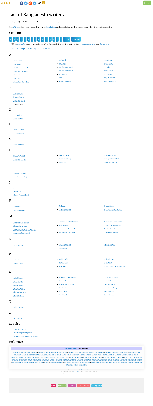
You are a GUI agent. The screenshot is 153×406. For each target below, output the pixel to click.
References (76, 39)
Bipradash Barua (19, 100)
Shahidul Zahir (18, 296)
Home (53, 386)
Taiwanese (67, 362)
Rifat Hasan (108, 263)
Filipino (94, 355)
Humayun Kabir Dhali (111, 159)
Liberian (91, 357)
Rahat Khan (17, 260)
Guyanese (28, 357)
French (105, 355)
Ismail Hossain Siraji (20, 177)
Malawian (113, 357)
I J (23, 49)
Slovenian (25, 362)
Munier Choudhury (110, 229)
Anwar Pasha (108, 63)
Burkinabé (115, 352)
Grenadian (14, 357)
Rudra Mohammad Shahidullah (115, 266)
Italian (62, 357)
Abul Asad (62, 63)
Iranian (52, 357)
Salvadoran (123, 359)
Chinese (137, 352)
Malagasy (106, 357)
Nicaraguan (45, 359)
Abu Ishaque (17, 64)
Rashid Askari (18, 263)
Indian (47, 357)
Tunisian (111, 362)
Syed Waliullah (109, 291)
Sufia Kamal (63, 295)
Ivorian (66, 357)
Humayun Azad (64, 155)
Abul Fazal (62, 60)
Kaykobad (62, 206)
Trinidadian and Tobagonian (99, 362)
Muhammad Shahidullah (112, 225)
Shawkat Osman (64, 288)
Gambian (111, 355)
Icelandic (42, 357)
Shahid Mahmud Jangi (21, 195)
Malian (126, 357)
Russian (110, 359)
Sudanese (60, 362)
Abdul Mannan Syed (66, 67)
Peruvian (80, 359)
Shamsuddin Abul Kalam (67, 277)
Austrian (47, 352)
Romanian (103, 359)
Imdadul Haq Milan (19, 173)
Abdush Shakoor (19, 75)
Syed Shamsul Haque (111, 288)
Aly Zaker (107, 67)
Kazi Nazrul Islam (65, 209)
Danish (69, 355)
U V (42, 49)
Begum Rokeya (18, 97)
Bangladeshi (63, 352)
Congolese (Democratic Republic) (32, 355)
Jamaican (73, 357)
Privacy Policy (97, 386)
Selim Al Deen (18, 281)
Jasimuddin (17, 191)
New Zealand (37, 359)
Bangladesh (51, 27)
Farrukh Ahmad (18, 133)
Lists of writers (71, 348)
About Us (72, 386)
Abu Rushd (17, 78)
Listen (147, 2)
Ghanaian (130, 355)
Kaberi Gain (17, 207)
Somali (31, 362)
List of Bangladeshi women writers (25, 336)
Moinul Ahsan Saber (20, 226)
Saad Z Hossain (109, 295)
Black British (93, 352)
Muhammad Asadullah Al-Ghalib (24, 229)
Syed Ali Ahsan (109, 281)
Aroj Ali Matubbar (110, 78)
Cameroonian (123, 352)
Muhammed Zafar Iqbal (67, 232)
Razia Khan (62, 266)
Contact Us (62, 386)
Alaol (60, 78)
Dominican (75, 355)
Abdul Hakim (17, 61)
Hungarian (35, 357)
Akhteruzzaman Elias (66, 71)
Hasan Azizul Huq (65, 159)
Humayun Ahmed (19, 159)
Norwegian (66, 359)
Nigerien (59, 359)
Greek (136, 355)
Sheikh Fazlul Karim (111, 277)
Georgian (118, 355)
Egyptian (82, 355)
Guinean (21, 357)
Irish (57, 357)
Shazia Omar (63, 291)
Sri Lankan (53, 362)
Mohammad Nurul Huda (67, 229)
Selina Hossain (18, 285)
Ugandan (124, 362)
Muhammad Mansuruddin (113, 222)
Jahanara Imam (18, 188)
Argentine (41, 352)
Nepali (30, 359)
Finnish (100, 355)
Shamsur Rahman (65, 281)
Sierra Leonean (16, 362)
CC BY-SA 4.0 (76, 371)
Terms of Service (83, 386)
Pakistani (73, 359)
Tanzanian (74, 362)
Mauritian (132, 357)
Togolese (87, 362)
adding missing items (88, 44)
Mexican (139, 357)
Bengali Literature (19, 329)
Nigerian (52, 359)
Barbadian (71, 352)
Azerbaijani (55, 352)
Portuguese (87, 359)
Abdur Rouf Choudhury (21, 82)
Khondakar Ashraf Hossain (113, 209)
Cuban (59, 355)
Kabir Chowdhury (19, 210)
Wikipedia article (85, 370)
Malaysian (120, 357)
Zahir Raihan (17, 318)
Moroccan (15, 359)
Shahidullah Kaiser (19, 292)
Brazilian (101, 352)
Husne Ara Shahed (110, 162)
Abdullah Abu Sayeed (20, 71)
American (28, 352)
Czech (64, 355)
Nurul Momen (18, 245)
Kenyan (85, 357)
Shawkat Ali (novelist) (66, 284)
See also (67, 39)
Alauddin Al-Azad (65, 81)
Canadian (131, 352)
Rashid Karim (63, 263)
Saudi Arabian (132, 359)
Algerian (21, 352)
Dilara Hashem (18, 119)
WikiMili (5, 3)
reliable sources (104, 44)
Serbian (139, 359)
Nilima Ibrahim (109, 244)
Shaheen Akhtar (19, 288)
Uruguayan (138, 362)
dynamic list (21, 44)
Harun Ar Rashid (19, 156)
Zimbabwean (83, 364)
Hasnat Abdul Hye (110, 155)
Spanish (46, 362)
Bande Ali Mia (18, 93)
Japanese (79, 357)
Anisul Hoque (108, 60)
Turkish (117, 362)
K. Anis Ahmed (109, 206)
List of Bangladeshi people (22, 333)
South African (39, 362)
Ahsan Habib (108, 71)
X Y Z (48, 49)
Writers (16, 27)
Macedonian (98, 357)
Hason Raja (62, 162)
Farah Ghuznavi (18, 130)
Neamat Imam (63, 248)
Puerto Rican (96, 359)
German (124, 355)
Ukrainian (131, 362)
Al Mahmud (63, 74)
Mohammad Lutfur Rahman (68, 222)
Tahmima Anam (19, 307)
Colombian (17, 355)
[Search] (43, 2)
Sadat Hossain (18, 278)
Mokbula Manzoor (65, 225)
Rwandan (116, 359)
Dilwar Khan (17, 115)
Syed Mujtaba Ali (110, 284)
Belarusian (78, 352)
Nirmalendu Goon (65, 244)
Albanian (15, 352)
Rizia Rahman (109, 259)
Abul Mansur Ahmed (20, 68)
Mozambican (23, 359)
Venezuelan (69, 364)
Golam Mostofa (18, 144)
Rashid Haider (63, 259)
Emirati (88, 355)
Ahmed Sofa (108, 74)
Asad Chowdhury (110, 81)
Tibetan (81, 362)
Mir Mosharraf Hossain (21, 222)
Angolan (34, 352)
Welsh (76, 364)
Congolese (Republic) (49, 355)
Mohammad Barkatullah (21, 233)
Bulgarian (108, 352)
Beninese (85, 352)
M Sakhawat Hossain (111, 232)
